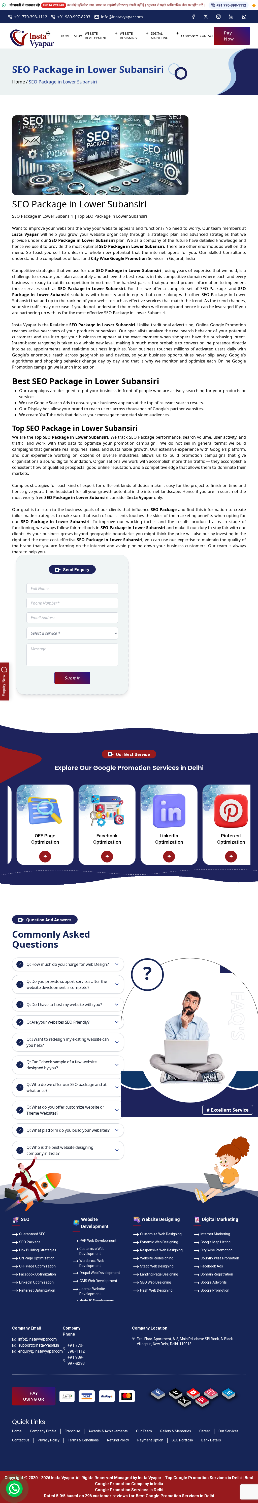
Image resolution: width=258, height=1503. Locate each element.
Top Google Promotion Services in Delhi (203, 1477)
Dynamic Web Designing (159, 1242)
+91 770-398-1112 (199, 5)
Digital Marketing (159, 35)
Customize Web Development (92, 1251)
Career (204, 1431)
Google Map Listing (216, 1242)
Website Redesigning (156, 1258)
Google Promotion (228, 325)
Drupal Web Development (100, 1273)
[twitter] (184, 1400)
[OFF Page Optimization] (18, 856)
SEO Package (30, 1242)
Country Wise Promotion (220, 1258)
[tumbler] (175, 1392)
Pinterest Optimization (204, 839)
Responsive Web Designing (161, 1250)
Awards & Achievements (108, 1431)
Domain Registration (217, 1274)
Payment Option (150, 1440)
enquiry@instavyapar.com (40, 1351)
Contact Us (20, 1440)
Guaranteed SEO (32, 1234)
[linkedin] (228, 1392)
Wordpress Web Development (91, 1263)
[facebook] (158, 1392)
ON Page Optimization (36, 1258)
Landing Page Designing (159, 1274)
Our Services (228, 1431)
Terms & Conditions (83, 1440)
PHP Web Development (98, 1241)
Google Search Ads (52, 402)
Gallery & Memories (175, 1431)
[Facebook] (193, 16)
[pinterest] (202, 1400)
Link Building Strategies (37, 1250)
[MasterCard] (127, 1396)
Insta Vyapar (24, 325)
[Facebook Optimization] (80, 810)
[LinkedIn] (231, 16)
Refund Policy (118, 1440)
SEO (77, 36)
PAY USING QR (33, 1396)
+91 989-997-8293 (73, 17)
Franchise (72, 1431)
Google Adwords (214, 1282)
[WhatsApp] (244, 16)
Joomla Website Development (92, 1291)
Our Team (144, 1431)
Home (65, 36)
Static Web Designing (157, 1266)
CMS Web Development (98, 1281)
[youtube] (193, 1392)
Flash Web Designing (156, 1290)
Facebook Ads (212, 1266)
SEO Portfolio (182, 1440)
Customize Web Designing (161, 1234)
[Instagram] (218, 16)
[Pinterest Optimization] (204, 810)
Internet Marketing (215, 1234)
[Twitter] (206, 16)
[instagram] (211, 1392)
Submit (72, 678)
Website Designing (128, 35)
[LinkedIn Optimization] (142, 810)
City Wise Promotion (217, 1250)
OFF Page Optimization (37, 1266)
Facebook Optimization (80, 839)
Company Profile (43, 1431)
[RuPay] (107, 1396)
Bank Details (211, 1440)
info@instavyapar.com (122, 17)
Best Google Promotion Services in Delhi (175, 1495)
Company (188, 36)
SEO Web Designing (155, 1282)
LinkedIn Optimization (142, 839)
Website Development (96, 35)
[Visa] (86, 1396)
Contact (207, 36)
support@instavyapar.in (38, 1345)
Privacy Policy (48, 1440)
